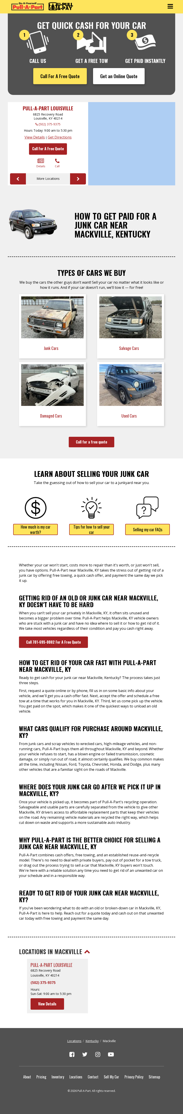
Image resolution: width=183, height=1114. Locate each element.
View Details (35, 137)
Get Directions (60, 137)
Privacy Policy (134, 1077)
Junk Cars (51, 348)
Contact (93, 1077)
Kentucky (92, 1041)
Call (57, 166)
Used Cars (129, 416)
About (27, 1077)
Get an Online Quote (118, 76)
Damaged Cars (51, 416)
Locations (74, 1041)
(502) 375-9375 (49, 124)
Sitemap (154, 1077)
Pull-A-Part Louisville (48, 108)
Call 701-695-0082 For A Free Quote (53, 642)
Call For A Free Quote (60, 76)
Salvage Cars (129, 348)
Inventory (58, 1077)
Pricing (41, 1077)
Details (40, 166)
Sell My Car (111, 1077)
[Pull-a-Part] (42, 6)
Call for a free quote (91, 442)
